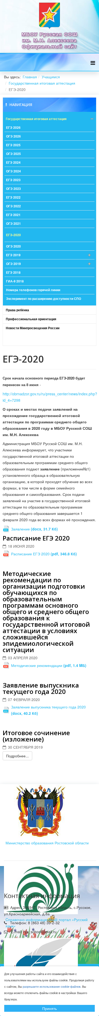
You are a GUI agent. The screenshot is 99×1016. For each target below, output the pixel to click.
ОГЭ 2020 (13, 246)
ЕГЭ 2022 (13, 197)
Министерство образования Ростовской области (47, 842)
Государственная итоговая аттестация (42, 83)
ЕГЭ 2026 (13, 127)
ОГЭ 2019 (13, 263)
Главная (30, 76)
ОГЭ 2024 (13, 171)
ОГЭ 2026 (13, 136)
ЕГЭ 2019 (13, 255)
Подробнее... (17, 755)
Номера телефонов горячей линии (33, 289)
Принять (49, 1008)
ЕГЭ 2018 (13, 272)
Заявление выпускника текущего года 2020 (41, 688)
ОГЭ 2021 (13, 223)
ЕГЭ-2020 (13, 234)
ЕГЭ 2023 (13, 179)
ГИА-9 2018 (15, 281)
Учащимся (51, 76)
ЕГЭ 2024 (13, 162)
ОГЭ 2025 (13, 153)
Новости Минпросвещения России (32, 328)
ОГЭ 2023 (13, 188)
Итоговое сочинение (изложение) (36, 735)
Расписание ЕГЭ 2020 (36, 538)
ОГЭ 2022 (13, 206)
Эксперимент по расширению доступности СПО (43, 298)
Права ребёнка (17, 310)
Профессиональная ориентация (31, 319)
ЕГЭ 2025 (13, 145)
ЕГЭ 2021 (13, 214)
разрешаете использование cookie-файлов (52, 986)
